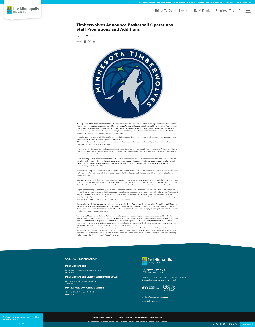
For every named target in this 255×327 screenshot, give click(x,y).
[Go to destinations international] (153, 271)
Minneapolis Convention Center (171, 2)
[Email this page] (94, 41)
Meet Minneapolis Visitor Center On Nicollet (92, 277)
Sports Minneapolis (214, 2)
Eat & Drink (202, 10)
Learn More (16, 319)
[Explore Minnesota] (150, 287)
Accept (21, 323)
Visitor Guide (246, 324)
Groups (201, 2)
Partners (229, 2)
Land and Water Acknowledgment (155, 297)
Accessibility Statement (151, 301)
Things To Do (163, 10)
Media (238, 2)
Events (183, 10)
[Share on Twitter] (89, 41)
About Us (247, 2)
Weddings (191, 2)
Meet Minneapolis (75, 266)
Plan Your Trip (225, 10)
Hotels (129, 317)
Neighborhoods (141, 317)
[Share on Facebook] (85, 41)
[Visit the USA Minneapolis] (169, 288)
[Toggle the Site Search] (239, 10)
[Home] (23, 10)
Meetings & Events (147, 2)
